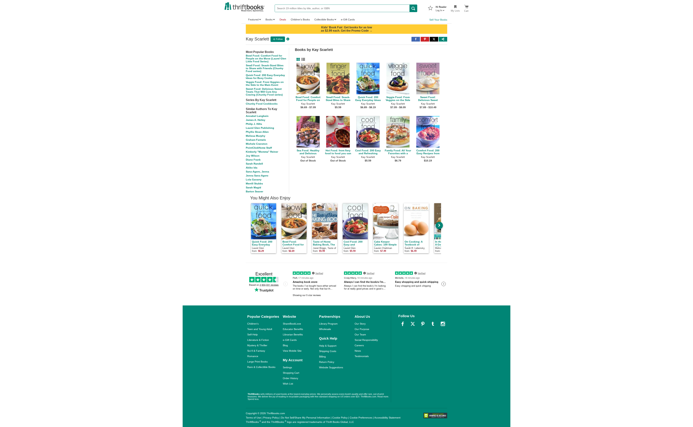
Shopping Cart (291, 372)
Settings (287, 367)
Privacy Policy (271, 417)
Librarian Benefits (293, 334)
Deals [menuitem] (283, 19)
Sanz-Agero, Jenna (257, 171)
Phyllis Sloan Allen (257, 131)
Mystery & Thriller (257, 345)
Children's (253, 323)
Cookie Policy (340, 417)
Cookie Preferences (361, 417)
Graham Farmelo (256, 139)
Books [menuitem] (269, 19)
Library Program (328, 323)
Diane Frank (253, 159)
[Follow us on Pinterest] (423, 324)
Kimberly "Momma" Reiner (262, 151)
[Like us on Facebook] (402, 324)
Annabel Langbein (257, 116)
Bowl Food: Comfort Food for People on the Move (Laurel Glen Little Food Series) (266, 58)
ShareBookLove (292, 323)
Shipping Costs (327, 351)
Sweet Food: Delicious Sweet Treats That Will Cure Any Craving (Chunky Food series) (264, 91)
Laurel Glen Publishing (260, 127)
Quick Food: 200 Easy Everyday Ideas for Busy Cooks (265, 76)
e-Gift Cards (290, 339)
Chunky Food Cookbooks (262, 103)
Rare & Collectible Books (261, 367)
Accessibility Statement (387, 417)
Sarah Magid (253, 187)
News (358, 350)
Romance (252, 356)
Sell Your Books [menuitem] (438, 19)
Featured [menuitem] (253, 19)
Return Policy (326, 362)
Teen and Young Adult (259, 329)
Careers (359, 345)
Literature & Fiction (258, 339)
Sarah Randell (254, 163)
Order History (290, 378)
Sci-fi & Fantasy (256, 350)
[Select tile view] (302, 59)
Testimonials (362, 356)
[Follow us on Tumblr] (432, 324)
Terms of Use (253, 417)
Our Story (360, 323)
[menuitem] (441, 7)
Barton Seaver (254, 191)
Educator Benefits (293, 329)
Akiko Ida (251, 167)
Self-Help (252, 334)
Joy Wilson (253, 155)
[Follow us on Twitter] (412, 324)
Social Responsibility (366, 339)
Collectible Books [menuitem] (324, 19)
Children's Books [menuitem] (300, 19)
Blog (285, 345)
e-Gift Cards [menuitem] (348, 19)
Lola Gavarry (253, 179)
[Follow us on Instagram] (443, 324)
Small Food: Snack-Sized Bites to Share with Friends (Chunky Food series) (265, 68)
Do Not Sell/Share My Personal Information (305, 417)
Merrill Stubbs (254, 183)
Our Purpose (362, 329)
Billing (322, 356)
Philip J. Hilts (254, 123)
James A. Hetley (255, 119)
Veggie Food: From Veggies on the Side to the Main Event (265, 83)
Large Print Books (257, 361)
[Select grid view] (297, 59)
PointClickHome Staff (259, 147)
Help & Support (327, 345)
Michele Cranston (256, 143)
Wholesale (325, 329)
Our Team (360, 334)
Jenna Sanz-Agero (257, 175)
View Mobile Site (292, 350)
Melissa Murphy (255, 135)
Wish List (288, 383)
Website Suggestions (331, 367)
